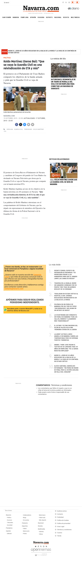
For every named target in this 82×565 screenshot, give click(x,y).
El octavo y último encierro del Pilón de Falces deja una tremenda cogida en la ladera (66, 327)
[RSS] (46, 546)
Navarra (16, 17)
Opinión (33, 17)
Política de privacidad (63, 523)
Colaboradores (27, 515)
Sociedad (9, 525)
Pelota (25, 533)
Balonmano (42, 515)
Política (9, 517)
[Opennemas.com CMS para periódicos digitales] (41, 551)
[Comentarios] (32, 124)
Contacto (60, 514)
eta (5, 131)
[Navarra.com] (41, 8)
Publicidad (60, 517)
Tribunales (10, 522)
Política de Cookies (63, 520)
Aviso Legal (60, 526)
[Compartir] (16, 124)
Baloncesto (26, 531)
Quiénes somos (62, 511)
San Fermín (6, 17)
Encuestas (26, 520)
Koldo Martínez (38, 129)
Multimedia (75, 17)
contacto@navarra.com (13, 289)
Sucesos (9, 520)
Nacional (57, 17)
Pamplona (24, 17)
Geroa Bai (10, 129)
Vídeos (41, 534)
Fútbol (24, 528)
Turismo (59, 533)
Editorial (9, 533)
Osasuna (41, 17)
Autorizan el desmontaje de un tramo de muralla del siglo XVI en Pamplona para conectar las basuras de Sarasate (63, 84)
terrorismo (28, 129)
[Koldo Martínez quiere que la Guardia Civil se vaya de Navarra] (64, 170)
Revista (66, 17)
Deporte (49, 17)
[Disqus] (57, 424)
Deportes (25, 526)
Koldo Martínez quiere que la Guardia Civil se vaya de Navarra (63, 182)
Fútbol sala (42, 517)
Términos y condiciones (61, 385)
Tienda (59, 536)
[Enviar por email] (28, 124)
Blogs (24, 517)
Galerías (41, 531)
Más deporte (42, 520)
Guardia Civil (18, 129)
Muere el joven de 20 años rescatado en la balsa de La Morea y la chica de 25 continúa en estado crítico (42, 52)
